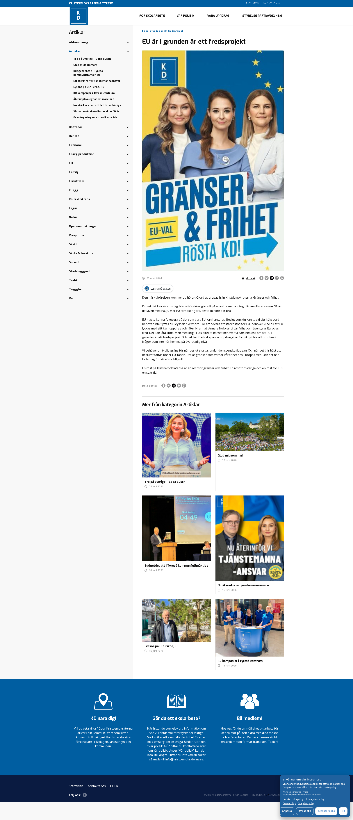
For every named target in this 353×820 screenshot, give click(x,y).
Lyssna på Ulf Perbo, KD (88, 87)
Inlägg (73, 190)
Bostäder (75, 127)
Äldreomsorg (78, 42)
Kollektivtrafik (79, 199)
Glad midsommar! (85, 65)
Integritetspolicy (306, 803)
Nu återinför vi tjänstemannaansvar (96, 81)
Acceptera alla (326, 811)
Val (71, 298)
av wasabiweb (276, 794)
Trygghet (76, 289)
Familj (73, 172)
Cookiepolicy (289, 803)
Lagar (73, 208)
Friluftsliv (76, 181)
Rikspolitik (76, 235)
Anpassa (287, 811)
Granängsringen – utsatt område (95, 117)
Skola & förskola (81, 253)
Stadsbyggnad (79, 271)
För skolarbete (152, 16)
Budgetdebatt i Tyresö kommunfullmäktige (88, 73)
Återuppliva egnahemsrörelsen (93, 99)
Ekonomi (75, 145)
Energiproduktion (82, 154)
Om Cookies (241, 794)
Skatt (73, 244)
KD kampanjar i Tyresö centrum (94, 93)
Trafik (73, 280)
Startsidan (252, 2)
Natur (73, 217)
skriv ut (250, 278)
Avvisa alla (305, 811)
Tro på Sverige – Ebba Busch (92, 59)
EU (71, 163)
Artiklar (74, 51)
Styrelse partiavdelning (262, 16)
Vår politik (185, 16)
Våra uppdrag (218, 16)
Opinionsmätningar (83, 226)
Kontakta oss (271, 2)
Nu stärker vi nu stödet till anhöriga (97, 105)
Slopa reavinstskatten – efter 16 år (96, 111)
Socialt (74, 262)
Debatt (74, 136)
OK (343, 811)
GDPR (114, 786)
